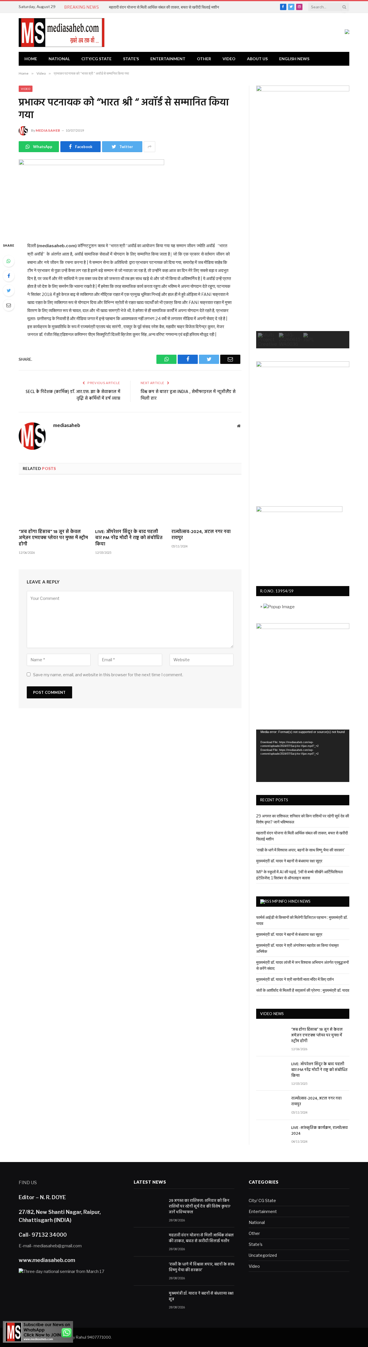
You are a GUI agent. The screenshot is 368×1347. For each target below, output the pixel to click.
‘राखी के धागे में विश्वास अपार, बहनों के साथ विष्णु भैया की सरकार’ (300, 849)
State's (255, 1244)
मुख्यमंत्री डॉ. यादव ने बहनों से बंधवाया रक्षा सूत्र (289, 860)
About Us (257, 58)
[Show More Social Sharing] (149, 146)
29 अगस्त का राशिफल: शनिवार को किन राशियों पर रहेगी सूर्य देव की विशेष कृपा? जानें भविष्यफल (200, 1206)
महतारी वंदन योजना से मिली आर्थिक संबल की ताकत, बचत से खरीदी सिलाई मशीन (164, 7)
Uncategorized (263, 1255)
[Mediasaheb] (61, 32)
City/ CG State (262, 1200)
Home (30, 58)
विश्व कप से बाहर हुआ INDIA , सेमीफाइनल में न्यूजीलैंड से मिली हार (188, 395)
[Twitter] (8, 290)
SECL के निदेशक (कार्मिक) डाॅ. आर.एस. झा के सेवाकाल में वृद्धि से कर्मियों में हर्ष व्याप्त (73, 395)
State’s (131, 58)
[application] (302, 756)
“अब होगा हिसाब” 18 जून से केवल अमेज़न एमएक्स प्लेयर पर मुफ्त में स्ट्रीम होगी (53, 538)
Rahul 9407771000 (93, 1337)
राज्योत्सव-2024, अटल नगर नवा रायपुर (201, 535)
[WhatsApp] (8, 261)
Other (204, 58)
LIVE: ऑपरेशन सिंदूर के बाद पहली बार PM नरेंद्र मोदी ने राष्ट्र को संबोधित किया (128, 538)
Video (229, 58)
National (59, 58)
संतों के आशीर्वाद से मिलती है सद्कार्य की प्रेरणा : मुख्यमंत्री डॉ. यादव (302, 990)
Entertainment (167, 58)
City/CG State (96, 58)
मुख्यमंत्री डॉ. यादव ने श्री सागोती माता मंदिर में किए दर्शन (295, 979)
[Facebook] (8, 276)
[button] (267, 340)
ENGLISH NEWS (294, 58)
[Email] (8, 305)
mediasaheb (48, 130)
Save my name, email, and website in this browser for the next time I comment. (108, 674)
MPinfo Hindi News (291, 901)
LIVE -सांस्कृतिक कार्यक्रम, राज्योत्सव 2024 (319, 1131)
